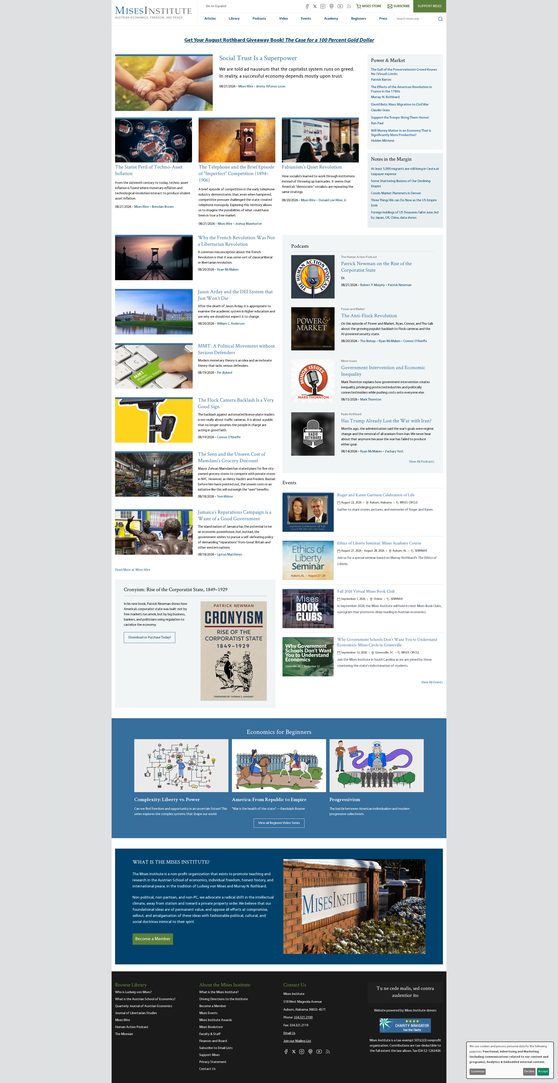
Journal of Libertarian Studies (136, 1013)
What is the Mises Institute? (219, 992)
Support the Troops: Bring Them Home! (400, 117)
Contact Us (207, 1069)
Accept (543, 1071)
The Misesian (124, 1034)
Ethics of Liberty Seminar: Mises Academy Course (379, 543)
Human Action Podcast (131, 1027)
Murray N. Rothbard (385, 97)
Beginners (358, 18)
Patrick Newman (400, 285)
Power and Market (353, 309)
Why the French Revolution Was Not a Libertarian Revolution (236, 241)
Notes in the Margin (391, 160)
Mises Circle (409, 502)
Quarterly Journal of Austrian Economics (143, 1006)
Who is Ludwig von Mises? (133, 992)
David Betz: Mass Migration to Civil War (400, 104)
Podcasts (259, 18)
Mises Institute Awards (215, 1020)
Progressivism (345, 799)
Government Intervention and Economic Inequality (383, 371)
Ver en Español (216, 6)
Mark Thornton (370, 399)
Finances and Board (213, 1041)
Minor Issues (349, 361)
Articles (210, 18)
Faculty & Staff (210, 1034)
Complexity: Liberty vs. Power (167, 799)
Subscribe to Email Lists (216, 1048)
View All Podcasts (421, 462)
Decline (529, 1071)
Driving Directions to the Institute (223, 999)
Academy (331, 18)
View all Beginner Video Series (279, 823)
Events (306, 18)
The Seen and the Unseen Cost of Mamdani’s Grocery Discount (231, 458)
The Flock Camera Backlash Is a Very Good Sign (236, 404)
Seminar (421, 551)
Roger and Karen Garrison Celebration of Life (375, 495)
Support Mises (430, 6)
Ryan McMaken (228, 269)
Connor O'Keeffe (229, 437)
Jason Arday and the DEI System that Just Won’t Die (235, 295)
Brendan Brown (163, 207)
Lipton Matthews (229, 554)
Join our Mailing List (297, 1041)
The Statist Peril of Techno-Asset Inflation (148, 171)
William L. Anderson (231, 324)
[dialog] (510, 1060)
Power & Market (388, 61)
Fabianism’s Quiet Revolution (312, 167)
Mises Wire (245, 86)
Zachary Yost (394, 451)
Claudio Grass (380, 110)
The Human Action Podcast (359, 257)
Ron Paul (377, 123)
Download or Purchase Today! (149, 637)
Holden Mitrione (382, 141)
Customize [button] (478, 1071)
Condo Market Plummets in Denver (396, 193)
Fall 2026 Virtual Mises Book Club (366, 591)
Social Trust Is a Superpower (258, 59)
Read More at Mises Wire (132, 570)
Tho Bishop (368, 341)
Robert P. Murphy (372, 285)
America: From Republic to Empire (269, 799)
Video (283, 18)
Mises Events (208, 1013)
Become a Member (152, 939)
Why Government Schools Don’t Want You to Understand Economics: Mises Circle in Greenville (387, 642)
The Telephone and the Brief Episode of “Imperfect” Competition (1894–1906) (236, 174)
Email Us (289, 1033)
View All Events (432, 682)
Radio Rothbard (351, 414)
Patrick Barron (381, 80)
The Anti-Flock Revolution (369, 316)
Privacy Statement (212, 1062)
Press (383, 18)
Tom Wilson (225, 496)
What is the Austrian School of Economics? (145, 999)
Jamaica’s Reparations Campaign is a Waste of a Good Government (234, 516)
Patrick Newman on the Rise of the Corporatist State (376, 267)
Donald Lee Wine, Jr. (332, 200)
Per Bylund (224, 373)
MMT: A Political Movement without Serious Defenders (236, 350)
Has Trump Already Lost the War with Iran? (386, 421)
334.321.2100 (303, 1017)
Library (234, 18)
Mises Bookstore (211, 1027)
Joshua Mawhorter (248, 224)
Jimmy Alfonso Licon (270, 86)
